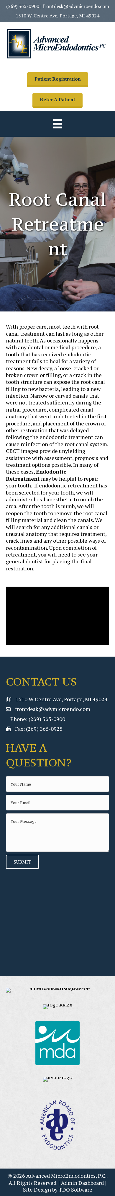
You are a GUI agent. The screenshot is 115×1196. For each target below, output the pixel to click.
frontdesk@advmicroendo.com (75, 6)
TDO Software (75, 1189)
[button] (57, 78)
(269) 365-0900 (22, 6)
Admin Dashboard (82, 1182)
